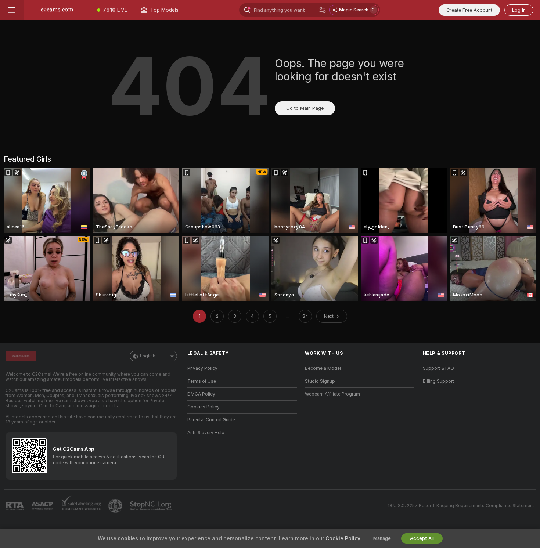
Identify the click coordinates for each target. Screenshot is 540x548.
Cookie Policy (342, 538)
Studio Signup (320, 381)
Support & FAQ (438, 368)
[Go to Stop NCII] (151, 505)
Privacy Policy (202, 368)
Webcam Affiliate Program (332, 394)
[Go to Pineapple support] (116, 506)
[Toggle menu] (12, 10)
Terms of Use (201, 381)
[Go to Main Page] (57, 10)
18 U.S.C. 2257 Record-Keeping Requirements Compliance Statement (461, 505)
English (147, 355)
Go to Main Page (305, 108)
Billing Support (438, 381)
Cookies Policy (203, 407)
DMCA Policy (201, 394)
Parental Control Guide (211, 419)
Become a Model (323, 368)
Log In (519, 10)
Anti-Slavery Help (205, 432)
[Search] (322, 10)
